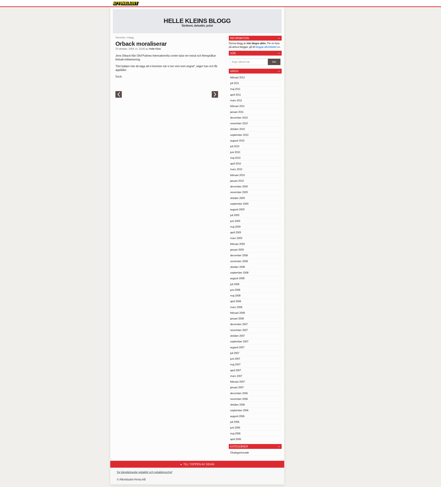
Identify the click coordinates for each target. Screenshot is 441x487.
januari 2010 (237, 180)
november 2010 (239, 123)
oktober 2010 (237, 129)
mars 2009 (236, 238)
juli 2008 (234, 284)
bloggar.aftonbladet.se (267, 46)
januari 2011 (237, 111)
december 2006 (239, 393)
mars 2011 (236, 100)
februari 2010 (237, 175)
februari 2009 (237, 243)
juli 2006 (234, 421)
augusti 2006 (237, 416)
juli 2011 (234, 83)
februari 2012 (237, 77)
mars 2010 (236, 169)
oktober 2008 (237, 266)
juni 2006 (235, 427)
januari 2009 (237, 249)
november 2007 (239, 330)
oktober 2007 (237, 335)
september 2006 (239, 410)
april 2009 (235, 232)
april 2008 (235, 301)
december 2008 (239, 255)
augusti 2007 (237, 347)
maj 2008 (235, 295)
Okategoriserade (239, 452)
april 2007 (235, 370)
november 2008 (239, 261)
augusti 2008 (237, 278)
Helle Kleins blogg (197, 20)
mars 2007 (236, 375)
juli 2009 (234, 215)
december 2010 (239, 117)
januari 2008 (237, 318)
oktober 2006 (237, 404)
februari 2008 (237, 312)
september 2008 (239, 272)
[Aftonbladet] (126, 3)
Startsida (120, 37)
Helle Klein (155, 48)
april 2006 (235, 439)
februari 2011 (237, 106)
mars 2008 (236, 307)
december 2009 (239, 186)
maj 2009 (235, 226)
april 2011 (235, 94)
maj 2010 (235, 157)
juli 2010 (234, 146)
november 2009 (239, 192)
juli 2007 (234, 353)
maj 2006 (235, 433)
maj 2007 (235, 364)
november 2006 (239, 398)
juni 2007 (235, 358)
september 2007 (239, 341)
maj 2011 (235, 88)
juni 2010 (235, 152)
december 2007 (239, 324)
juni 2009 (235, 221)
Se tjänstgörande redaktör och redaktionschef (144, 472)
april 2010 (235, 163)
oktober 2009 (237, 198)
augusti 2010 (237, 140)
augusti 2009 (237, 209)
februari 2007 (237, 381)
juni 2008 (235, 289)
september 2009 (239, 203)
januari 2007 (237, 387)
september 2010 (239, 134)
